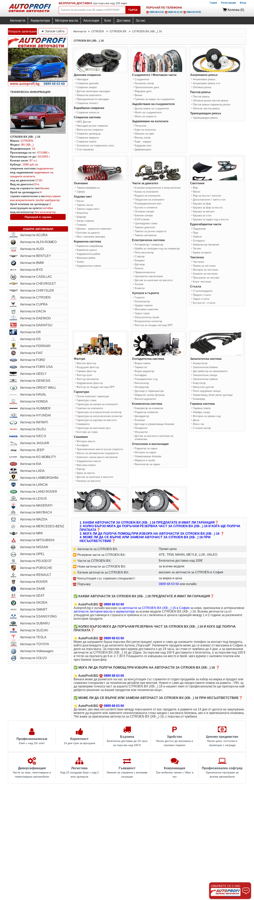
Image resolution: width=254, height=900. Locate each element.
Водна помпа (142, 363)
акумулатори (125, 611)
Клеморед (199, 398)
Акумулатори (40, 20)
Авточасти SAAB (32, 588)
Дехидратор (142, 416)
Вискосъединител (145, 398)
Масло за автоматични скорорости (97, 453)
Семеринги (83, 424)
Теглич (197, 248)
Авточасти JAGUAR (34, 443)
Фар (195, 187)
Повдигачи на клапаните (149, 199)
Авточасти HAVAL (33, 394)
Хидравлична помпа (89, 265)
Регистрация (228, 2)
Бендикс (140, 260)
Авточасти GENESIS (35, 380)
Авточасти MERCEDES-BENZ (42, 526)
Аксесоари (91, 20)
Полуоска (140, 125)
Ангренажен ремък (204, 79)
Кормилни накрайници (90, 245)
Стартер (139, 256)
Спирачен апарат (87, 87)
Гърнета (139, 297)
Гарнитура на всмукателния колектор (99, 412)
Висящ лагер (142, 137)
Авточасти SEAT (32, 595)
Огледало (199, 240)
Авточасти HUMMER (35, 408)
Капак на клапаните (146, 191)
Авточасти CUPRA (34, 304)
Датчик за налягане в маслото (95, 476)
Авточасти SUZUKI (34, 630)
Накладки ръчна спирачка (92, 125)
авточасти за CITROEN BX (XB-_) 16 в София (156, 608)
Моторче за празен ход (207, 416)
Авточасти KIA (30, 464)
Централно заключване (149, 276)
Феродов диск (143, 91)
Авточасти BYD (31, 269)
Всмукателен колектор (148, 321)
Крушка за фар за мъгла (207, 207)
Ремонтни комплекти (89, 95)
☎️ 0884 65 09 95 (192, 12)
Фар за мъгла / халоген (207, 195)
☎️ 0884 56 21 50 (174, 12)
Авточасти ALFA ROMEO (38, 242)
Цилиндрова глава (146, 223)
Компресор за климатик (149, 408)
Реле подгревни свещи (206, 390)
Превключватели (145, 272)
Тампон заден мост (88, 208)
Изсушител (141, 431)
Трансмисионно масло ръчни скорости (100, 449)
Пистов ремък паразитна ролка (211, 104)
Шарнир (81, 216)
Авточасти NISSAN (34, 547)
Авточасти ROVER (34, 581)
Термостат (141, 367)
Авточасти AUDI (32, 249)
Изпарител (141, 428)
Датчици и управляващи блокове (154, 424)
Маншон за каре (144, 133)
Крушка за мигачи (203, 211)
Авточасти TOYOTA (34, 644)
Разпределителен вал (148, 203)
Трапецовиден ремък (205, 117)
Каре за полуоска (145, 129)
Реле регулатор (144, 252)
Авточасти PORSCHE (36, 568)
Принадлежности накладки (93, 99)
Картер (81, 469)
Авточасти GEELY (33, 373)
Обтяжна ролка (202, 87)
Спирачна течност (87, 103)
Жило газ (198, 424)
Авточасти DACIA (33, 311)
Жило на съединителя (148, 112)
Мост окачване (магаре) (91, 236)
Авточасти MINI (31, 533)
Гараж (213, 2)
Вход (243, 2)
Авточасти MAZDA (33, 519)
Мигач (196, 191)
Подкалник (199, 228)
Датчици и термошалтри (149, 390)
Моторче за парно (145, 452)
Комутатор (199, 383)
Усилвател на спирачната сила (95, 145)
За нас (140, 20)
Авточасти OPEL (32, 554)
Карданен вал (143, 145)
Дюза (196, 420)
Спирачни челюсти (88, 112)
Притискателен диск (147, 87)
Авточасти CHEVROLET (38, 283)
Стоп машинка (85, 149)
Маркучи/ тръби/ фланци (150, 394)
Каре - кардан (143, 141)
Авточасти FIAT (31, 353)
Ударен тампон (144, 305)
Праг (195, 232)
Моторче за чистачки (205, 269)
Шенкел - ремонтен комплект (94, 228)
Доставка (123, 20)
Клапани (140, 420)
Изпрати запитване (22, 31)
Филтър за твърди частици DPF (154, 325)
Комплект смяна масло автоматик (97, 457)
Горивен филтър (86, 371)
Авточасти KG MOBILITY (38, 457)
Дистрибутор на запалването (210, 371)
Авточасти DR (30, 332)
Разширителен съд (146, 379)
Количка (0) (236, 9)
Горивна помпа (202, 408)
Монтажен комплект (147, 309)
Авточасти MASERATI (36, 505)
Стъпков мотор (202, 428)
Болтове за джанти (88, 232)
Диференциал (143, 149)
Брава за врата (202, 252)
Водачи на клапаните (147, 195)
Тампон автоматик (146, 235)
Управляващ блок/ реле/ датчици (213, 394)
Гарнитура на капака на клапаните (97, 404)
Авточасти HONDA (34, 401)
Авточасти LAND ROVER (38, 491)
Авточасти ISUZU (33, 429)
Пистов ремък (201, 96)
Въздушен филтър (88, 367)
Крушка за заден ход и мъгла (210, 219)
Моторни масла (66, 20)
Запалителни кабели (205, 379)
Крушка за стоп (202, 215)
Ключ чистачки (202, 281)
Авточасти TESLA (33, 637)
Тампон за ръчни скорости (150, 231)
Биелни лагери (144, 215)
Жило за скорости (145, 116)
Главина (81, 224)
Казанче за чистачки (205, 273)
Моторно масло (86, 441)
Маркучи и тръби (145, 460)
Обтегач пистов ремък (206, 108)
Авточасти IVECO (33, 436)
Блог (107, 20)
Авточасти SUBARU (35, 623)
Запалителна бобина (205, 367)
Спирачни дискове (88, 83)
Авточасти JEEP (32, 450)
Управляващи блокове (148, 456)
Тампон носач (85, 204)
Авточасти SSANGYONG (38, 616)
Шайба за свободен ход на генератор (157, 248)
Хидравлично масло (89, 461)
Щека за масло (86, 472)
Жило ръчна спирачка (90, 129)
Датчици (140, 264)
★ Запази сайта (52, 31)
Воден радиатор (144, 371)
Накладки (82, 79)
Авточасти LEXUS (33, 498)
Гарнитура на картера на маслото (97, 420)
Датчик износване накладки (93, 91)
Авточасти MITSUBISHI (37, 540)
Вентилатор (142, 383)
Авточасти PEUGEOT (36, 561)
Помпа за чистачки (204, 265)
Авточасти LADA (32, 470)
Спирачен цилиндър (89, 133)
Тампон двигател (145, 227)
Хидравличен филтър (90, 383)
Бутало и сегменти (146, 207)
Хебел (80, 261)
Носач (80, 200)
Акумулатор (200, 363)
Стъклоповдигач (203, 290)
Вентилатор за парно (147, 464)
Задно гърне (142, 313)
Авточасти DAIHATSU (36, 325)
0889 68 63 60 (169, 584)
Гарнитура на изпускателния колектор (99, 416)
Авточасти (17, 20)
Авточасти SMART (33, 609)
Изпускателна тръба (147, 317)
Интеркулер (142, 387)
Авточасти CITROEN (35, 297)
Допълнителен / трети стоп (209, 199)
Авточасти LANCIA (34, 484)
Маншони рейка (86, 257)
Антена (139, 284)
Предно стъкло (202, 294)
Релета (139, 268)
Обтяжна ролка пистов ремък (210, 100)
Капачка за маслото (89, 480)
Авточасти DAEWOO (35, 318)
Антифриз (83, 445)
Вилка (138, 95)
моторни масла (101, 611)
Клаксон (140, 288)
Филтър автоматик (88, 379)
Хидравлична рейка (88, 253)
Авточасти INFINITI (34, 422)
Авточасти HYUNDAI (35, 415)
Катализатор (142, 301)
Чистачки (198, 261)
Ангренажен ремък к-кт (206, 83)
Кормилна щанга (87, 249)
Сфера (81, 191)
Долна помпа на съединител (152, 108)
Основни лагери (144, 211)
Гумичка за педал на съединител (155, 99)
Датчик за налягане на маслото (154, 280)
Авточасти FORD (32, 360)
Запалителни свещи (205, 375)
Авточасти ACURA (34, 235)
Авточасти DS (30, 339)
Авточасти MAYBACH (36, 512)
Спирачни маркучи (88, 137)
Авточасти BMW (32, 262)
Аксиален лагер (144, 83)
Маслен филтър (86, 363)
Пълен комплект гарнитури (93, 396)
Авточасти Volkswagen (36, 651)
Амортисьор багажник (206, 244)
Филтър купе (84, 375)
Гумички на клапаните (90, 408)
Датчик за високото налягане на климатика (154, 437)
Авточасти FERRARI (35, 346)
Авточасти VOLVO (33, 658)
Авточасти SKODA (33, 602)
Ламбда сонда (201, 412)
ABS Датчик (84, 121)
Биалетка (82, 212)
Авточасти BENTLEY (35, 256)
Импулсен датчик (203, 387)
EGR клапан (142, 219)
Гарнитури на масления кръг (94, 428)
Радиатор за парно (146, 448)
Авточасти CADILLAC (36, 276)
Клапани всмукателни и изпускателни (157, 187)
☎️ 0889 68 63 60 (155, 12)
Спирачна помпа (86, 141)
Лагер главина (85, 220)
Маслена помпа (86, 465)
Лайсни (197, 236)
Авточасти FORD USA (36, 366)
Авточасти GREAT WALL (38, 387)
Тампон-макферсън (88, 187)
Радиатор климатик (146, 412)
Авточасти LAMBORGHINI (39, 477)
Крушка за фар (202, 203)
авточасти (81, 611)
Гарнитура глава (86, 400)
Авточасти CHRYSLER (37, 290)
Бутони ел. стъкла (204, 302)
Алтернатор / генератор (149, 244)
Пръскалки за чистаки (206, 277)
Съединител (142, 79)
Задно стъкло (201, 298)
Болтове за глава (87, 431)
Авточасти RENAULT (35, 574)
